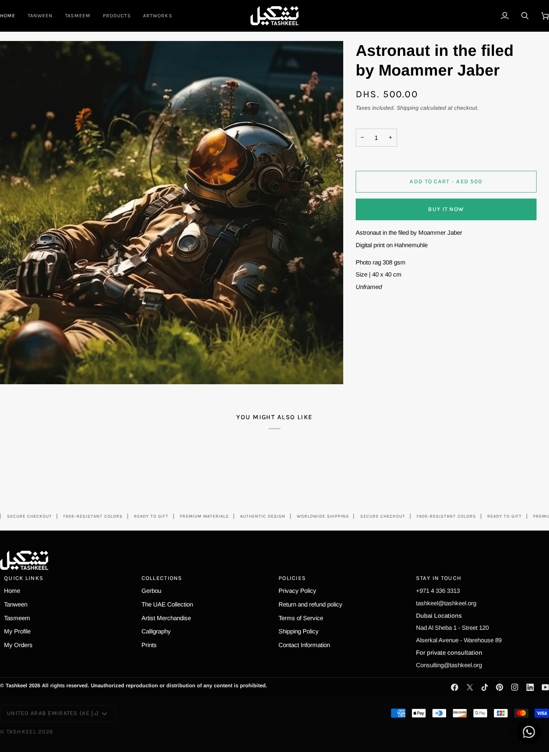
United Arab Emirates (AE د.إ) (53, 713)
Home (12, 590)
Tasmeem (17, 618)
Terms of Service (301, 618)
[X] (469, 687)
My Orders (18, 644)
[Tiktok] (484, 687)
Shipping (408, 108)
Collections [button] (161, 578)
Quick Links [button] (23, 578)
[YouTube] (545, 687)
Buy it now (446, 209)
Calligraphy (156, 631)
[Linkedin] (530, 687)
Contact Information (304, 644)
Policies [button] (292, 578)
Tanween (15, 604)
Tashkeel (21, 731)
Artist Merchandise (166, 618)
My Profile (17, 631)
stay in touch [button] (439, 578)
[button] (117, 15)
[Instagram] (514, 687)
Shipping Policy (299, 631)
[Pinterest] (499, 687)
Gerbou (151, 590)
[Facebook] (454, 687)
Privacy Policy (297, 590)
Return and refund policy (310, 604)
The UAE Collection (167, 604)
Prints (149, 644)
